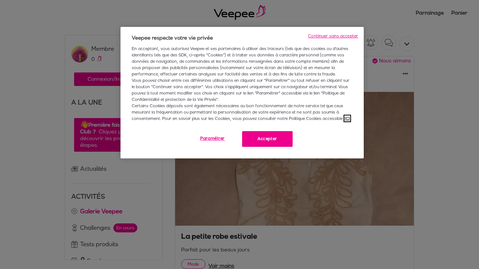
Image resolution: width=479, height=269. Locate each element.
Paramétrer (212, 138)
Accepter (267, 138)
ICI (347, 118)
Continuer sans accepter (333, 35)
